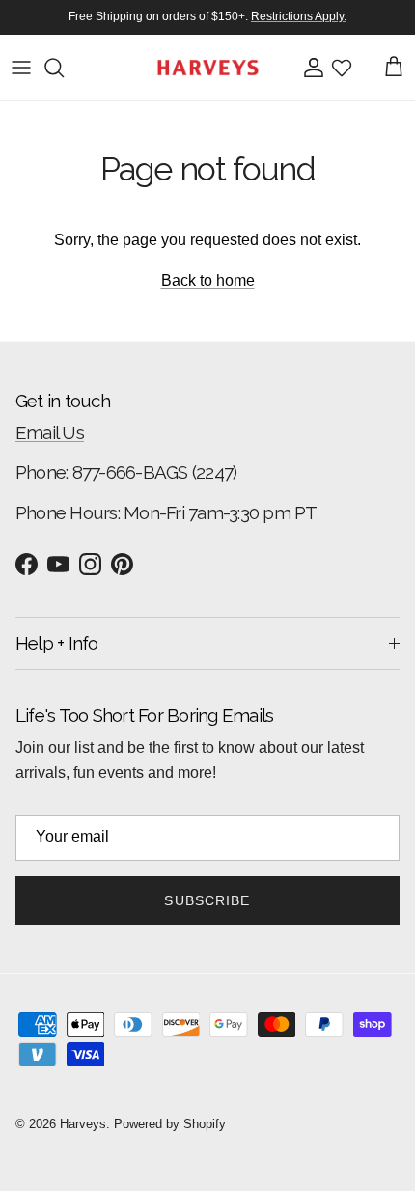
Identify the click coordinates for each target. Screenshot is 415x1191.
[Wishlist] (341, 67)
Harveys (83, 1124)
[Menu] (21, 67)
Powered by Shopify (170, 1124)
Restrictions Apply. (298, 16)
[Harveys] (208, 67)
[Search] (63, 67)
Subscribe (207, 900)
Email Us (49, 432)
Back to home (208, 280)
